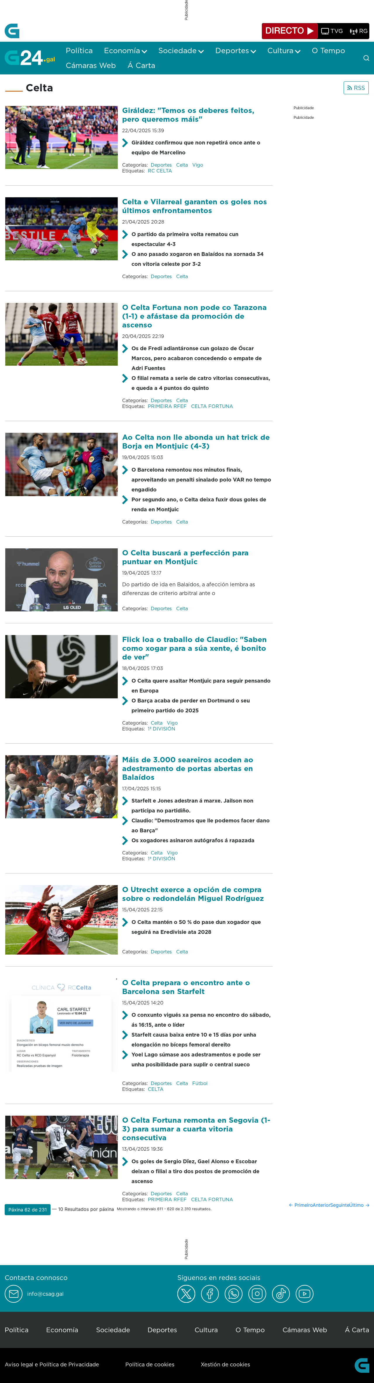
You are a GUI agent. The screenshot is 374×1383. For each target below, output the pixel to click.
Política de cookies (149, 1364)
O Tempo (250, 1329)
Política (17, 1329)
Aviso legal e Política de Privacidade (52, 1364)
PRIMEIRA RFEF (168, 406)
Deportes (162, 165)
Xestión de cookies (225, 1364)
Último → (359, 1205)
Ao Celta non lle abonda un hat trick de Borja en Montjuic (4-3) (196, 441)
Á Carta (357, 1329)
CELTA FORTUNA (212, 406)
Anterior (321, 1205)
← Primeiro (301, 1205)
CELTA (156, 1089)
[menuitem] (79, 50)
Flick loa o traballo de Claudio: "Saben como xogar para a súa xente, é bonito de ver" (194, 648)
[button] (28, 1209)
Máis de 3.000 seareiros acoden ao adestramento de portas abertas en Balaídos (187, 768)
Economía (62, 1329)
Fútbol (199, 1083)
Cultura (206, 1329)
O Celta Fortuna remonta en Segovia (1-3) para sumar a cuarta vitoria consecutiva (196, 1129)
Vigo (197, 165)
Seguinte (339, 1205)
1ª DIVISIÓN (161, 728)
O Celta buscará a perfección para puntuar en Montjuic (185, 556)
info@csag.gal (45, 1294)
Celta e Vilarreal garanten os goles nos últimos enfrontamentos (194, 205)
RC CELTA (160, 171)
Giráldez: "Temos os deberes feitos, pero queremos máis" (188, 114)
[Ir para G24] (30, 57)
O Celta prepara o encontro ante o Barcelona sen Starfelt (186, 986)
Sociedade (113, 1329)
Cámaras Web (305, 1329)
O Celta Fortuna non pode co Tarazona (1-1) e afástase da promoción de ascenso (194, 316)
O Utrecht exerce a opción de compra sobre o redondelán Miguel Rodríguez (193, 893)
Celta (182, 165)
